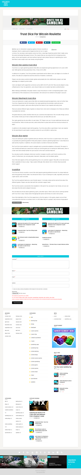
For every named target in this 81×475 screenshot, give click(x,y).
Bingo (34, 10)
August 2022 (18, 319)
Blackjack (33, 327)
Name (13, 270)
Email (13, 277)
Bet (29, 10)
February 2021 (19, 333)
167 (63, 376)
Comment (14, 259)
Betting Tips (34, 320)
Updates (33, 382)
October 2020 (8, 336)
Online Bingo (34, 354)
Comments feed (57, 319)
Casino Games (34, 331)
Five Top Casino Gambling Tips (63, 367)
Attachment (14, 291)
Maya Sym (4, 463)
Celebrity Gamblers (36, 337)
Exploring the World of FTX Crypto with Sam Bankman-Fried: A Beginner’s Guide (37, 414)
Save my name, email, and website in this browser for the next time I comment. (30, 289)
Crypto (32, 341)
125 (63, 391)
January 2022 (19, 322)
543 (60, 391)
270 (61, 369)
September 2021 (8, 327)
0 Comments (29, 28)
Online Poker (34, 371)
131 (63, 384)
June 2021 (18, 327)
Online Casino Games (52, 10)
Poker (62, 10)
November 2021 (8, 324)
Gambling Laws (35, 344)
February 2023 (19, 316)
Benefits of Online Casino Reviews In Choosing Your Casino (58, 465)
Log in (55, 316)
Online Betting (25, 202)
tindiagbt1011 (43, 36)
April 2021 (18, 330)
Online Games (34, 368)
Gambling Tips (41, 10)
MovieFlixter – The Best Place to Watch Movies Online (55, 244)
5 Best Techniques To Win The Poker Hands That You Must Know (18, 14)
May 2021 (7, 330)
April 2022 (7, 322)
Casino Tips (34, 334)
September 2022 (8, 319)
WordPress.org (68, 319)
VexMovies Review (46, 237)
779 (60, 376)
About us (10, 10)
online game (34, 365)
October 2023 (8, 316)
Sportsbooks (34, 378)
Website (13, 283)
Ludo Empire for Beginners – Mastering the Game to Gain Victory (41, 438)
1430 (58, 369)
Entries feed (67, 316)
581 (60, 384)
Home (4, 10)
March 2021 (7, 333)
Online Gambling (35, 361)
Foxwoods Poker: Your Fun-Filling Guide (27, 230)
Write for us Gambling (20, 10)
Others (67, 10)
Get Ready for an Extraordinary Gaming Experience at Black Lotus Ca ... (35, 465)
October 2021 (19, 324)
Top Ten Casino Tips (7, 465)
